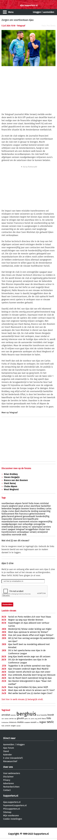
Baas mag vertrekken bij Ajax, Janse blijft (28, 687)
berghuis (26, 714)
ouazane (27, 722)
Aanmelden (8, 744)
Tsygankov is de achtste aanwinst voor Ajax (29, 665)
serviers (47, 527)
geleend (18, 516)
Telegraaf (13, 412)
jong (36, 718)
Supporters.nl (10, 795)
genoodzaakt (29, 516)
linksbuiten (5, 722)
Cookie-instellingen (12, 819)
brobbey (41, 508)
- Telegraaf (20, 25)
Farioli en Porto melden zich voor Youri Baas (29, 617)
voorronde (16, 534)
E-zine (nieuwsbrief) (13, 758)
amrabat (6, 714)
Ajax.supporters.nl (12, 802)
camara (6, 718)
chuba (4, 511)
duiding (34, 511)
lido (49, 718)
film (17, 514)
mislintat (44, 503)
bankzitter (46, 506)
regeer (42, 722)
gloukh (20, 718)
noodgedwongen (9, 524)
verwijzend (42, 532)
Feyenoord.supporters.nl (15, 805)
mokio (20, 722)
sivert (4, 529)
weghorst (13, 506)
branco (33, 508)
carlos (48, 508)
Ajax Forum (8, 748)
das (15, 718)
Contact (7, 790)
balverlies (13, 715)
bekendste (7, 508)
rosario (5, 506)
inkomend (17, 519)
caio (3, 718)
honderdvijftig (42, 516)
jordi (39, 719)
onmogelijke (39, 524)
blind (38, 715)
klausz (44, 719)
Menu (11, 12)
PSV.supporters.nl (11, 809)
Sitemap (7, 812)
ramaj (25, 527)
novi (20, 524)
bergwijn (16, 508)
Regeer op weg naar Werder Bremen (25, 620)
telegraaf (20, 529)
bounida (44, 715)
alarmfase (35, 506)
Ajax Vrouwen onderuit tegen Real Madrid (28, 669)
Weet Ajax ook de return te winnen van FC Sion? (31, 690)
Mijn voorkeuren (11, 815)
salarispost (37, 527)
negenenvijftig (45, 521)
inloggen (37, 12)
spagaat (11, 529)
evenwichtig (44, 511)
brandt (50, 715)
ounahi (33, 722)
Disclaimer (8, 776)
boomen (25, 508)
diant (17, 511)
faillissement (8, 514)
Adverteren (8, 783)
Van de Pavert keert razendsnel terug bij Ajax (30, 678)
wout (20, 506)
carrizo (11, 719)
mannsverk (24, 521)
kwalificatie (32, 519)
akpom (18, 503)
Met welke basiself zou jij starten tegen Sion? (30, 693)
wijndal (18, 726)
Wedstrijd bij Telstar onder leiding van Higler (30, 629)
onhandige (28, 524)
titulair (42, 529)
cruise (11, 511)
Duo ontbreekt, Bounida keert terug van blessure (31, 675)
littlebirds (13, 722)
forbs (31, 503)
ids (29, 718)
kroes (37, 503)
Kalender (7, 754)
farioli (25, 503)
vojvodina (6, 534)
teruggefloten (31, 529)
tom (48, 529)
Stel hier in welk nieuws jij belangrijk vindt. (22, 699)
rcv (38, 722)
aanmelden (48, 12)
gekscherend (8, 516)
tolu (3, 726)
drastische (25, 511)
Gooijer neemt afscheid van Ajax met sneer (29, 672)
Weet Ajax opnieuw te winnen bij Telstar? (28, 632)
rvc (29, 527)
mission (34, 521)
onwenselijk (7, 527)
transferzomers (9, 532)
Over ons (8, 766)
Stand (6, 751)
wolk (24, 534)
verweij (33, 532)
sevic (50, 722)
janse (32, 718)
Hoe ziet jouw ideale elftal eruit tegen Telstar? (30, 635)
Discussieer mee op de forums (16, 468)
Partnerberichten (11, 787)
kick (25, 519)
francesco (24, 514)
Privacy (6, 780)
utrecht (7, 726)
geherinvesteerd (37, 514)
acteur (27, 506)
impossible (7, 519)
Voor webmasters (11, 773)
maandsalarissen (10, 521)
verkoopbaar (23, 532)
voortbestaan (8, 503)
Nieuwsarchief (10, 761)
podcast (17, 527)
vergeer (13, 726)
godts (26, 718)
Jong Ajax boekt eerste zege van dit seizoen (29, 656)
